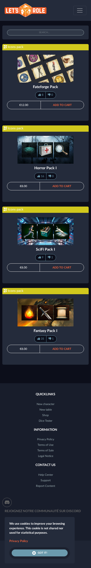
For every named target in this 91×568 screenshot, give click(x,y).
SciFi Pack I (45, 249)
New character (45, 404)
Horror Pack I (45, 168)
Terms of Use (45, 445)
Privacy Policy (45, 439)
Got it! (42, 553)
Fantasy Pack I (45, 331)
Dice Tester (45, 420)
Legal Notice (45, 456)
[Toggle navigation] (79, 10)
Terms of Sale (45, 450)
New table (45, 409)
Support (46, 480)
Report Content (45, 486)
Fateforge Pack (45, 87)
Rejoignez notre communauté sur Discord (43, 511)
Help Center (45, 474)
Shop (45, 415)
